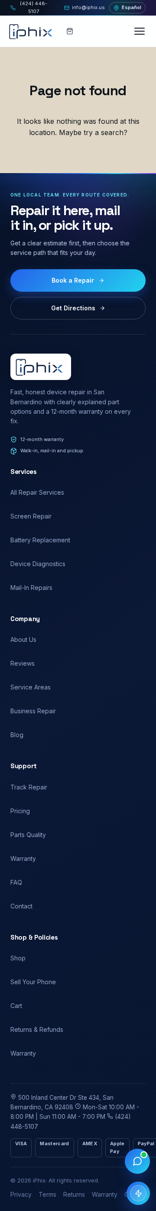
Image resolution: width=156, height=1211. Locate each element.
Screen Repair (31, 516)
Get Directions (73, 308)
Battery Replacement (40, 540)
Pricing (20, 811)
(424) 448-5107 (33, 7)
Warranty (23, 858)
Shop (18, 958)
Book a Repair (73, 280)
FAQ (16, 882)
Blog (16, 734)
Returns (74, 1194)
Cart (16, 1005)
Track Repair (28, 787)
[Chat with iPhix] (137, 1161)
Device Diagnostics (37, 563)
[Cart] (69, 31)
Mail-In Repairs (31, 587)
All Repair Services (37, 492)
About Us (23, 639)
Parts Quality (28, 834)
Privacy (21, 1194)
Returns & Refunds (36, 1029)
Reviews (22, 663)
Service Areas (30, 687)
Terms (47, 1194)
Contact (21, 906)
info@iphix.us (88, 7)
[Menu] (140, 31)
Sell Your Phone (33, 982)
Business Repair (33, 711)
